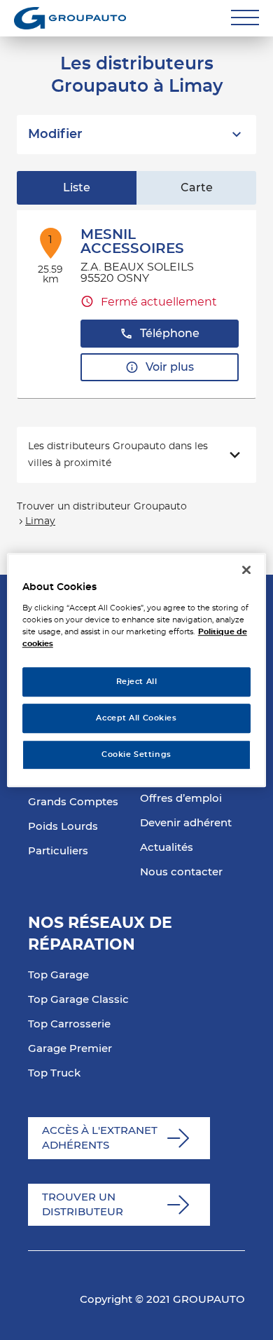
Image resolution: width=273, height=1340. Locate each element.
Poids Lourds (63, 826)
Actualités (166, 847)
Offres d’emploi (181, 798)
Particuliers (58, 851)
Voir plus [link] (170, 367)
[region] (137, 670)
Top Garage (58, 975)
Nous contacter (181, 872)
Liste (76, 187)
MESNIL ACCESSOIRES (132, 242)
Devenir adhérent (186, 823)
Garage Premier (70, 1049)
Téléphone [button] (170, 333)
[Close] (246, 569)
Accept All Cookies (136, 718)
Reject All (137, 681)
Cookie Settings (137, 754)
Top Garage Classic (78, 999)
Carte (197, 187)
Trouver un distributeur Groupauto (102, 507)
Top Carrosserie (69, 1024)
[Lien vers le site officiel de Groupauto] (70, 18)
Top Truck (54, 1073)
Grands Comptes (73, 802)
